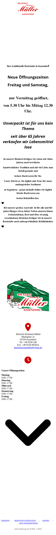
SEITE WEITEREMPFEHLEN (28, 523)
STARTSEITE (5, 520)
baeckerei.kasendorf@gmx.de (28, 347)
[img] (28, 7)
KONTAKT (45, 520)
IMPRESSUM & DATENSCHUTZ (25, 520)
